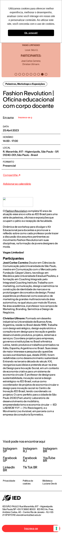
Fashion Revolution (16, 211)
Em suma (8, 117)
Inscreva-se (31, 528)
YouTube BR (49, 459)
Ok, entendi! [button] (31, 33)
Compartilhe (10, 175)
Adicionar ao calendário (17, 183)
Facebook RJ (30, 459)
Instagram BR (50, 449)
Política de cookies (28, 482)
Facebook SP (10, 459)
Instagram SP (10, 449)
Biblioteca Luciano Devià (49, 482)
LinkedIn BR (9, 468)
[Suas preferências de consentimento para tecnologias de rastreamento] (56, 528)
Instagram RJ (30, 449)
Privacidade (9, 480)
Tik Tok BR (30, 467)
